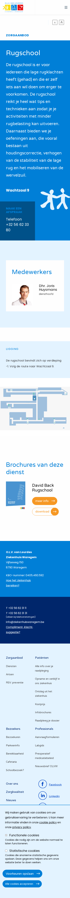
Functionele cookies (24, 835)
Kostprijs (40, 704)
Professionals (44, 729)
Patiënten (42, 658)
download (42, 511)
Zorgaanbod (14, 658)
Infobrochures (43, 712)
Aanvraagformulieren (47, 737)
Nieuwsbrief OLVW (46, 766)
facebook (55, 784)
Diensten (11, 666)
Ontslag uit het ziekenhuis (43, 693)
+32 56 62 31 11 (17, 608)
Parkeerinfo (13, 745)
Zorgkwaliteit (15, 792)
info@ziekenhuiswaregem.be (25, 622)
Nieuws (11, 800)
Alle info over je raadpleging (44, 668)
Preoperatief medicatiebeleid (44, 756)
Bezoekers (13, 729)
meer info (42, 501)
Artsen (10, 674)
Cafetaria (11, 761)
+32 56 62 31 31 (17, 613)
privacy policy (21, 827)
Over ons (12, 784)
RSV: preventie (14, 682)
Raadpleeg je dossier (47, 720)
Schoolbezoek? (15, 770)
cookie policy (48, 822)
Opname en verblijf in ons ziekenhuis (47, 681)
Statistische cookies (24, 851)
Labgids (39, 745)
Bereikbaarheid (15, 753)
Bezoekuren (13, 737)
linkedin (54, 796)
